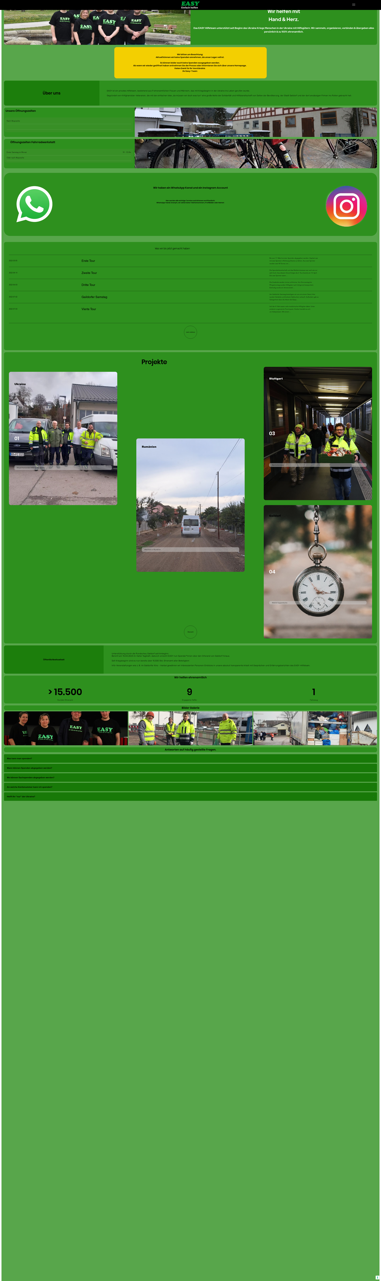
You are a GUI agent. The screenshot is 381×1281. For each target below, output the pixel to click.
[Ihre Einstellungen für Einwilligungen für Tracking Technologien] (377, 1277)
